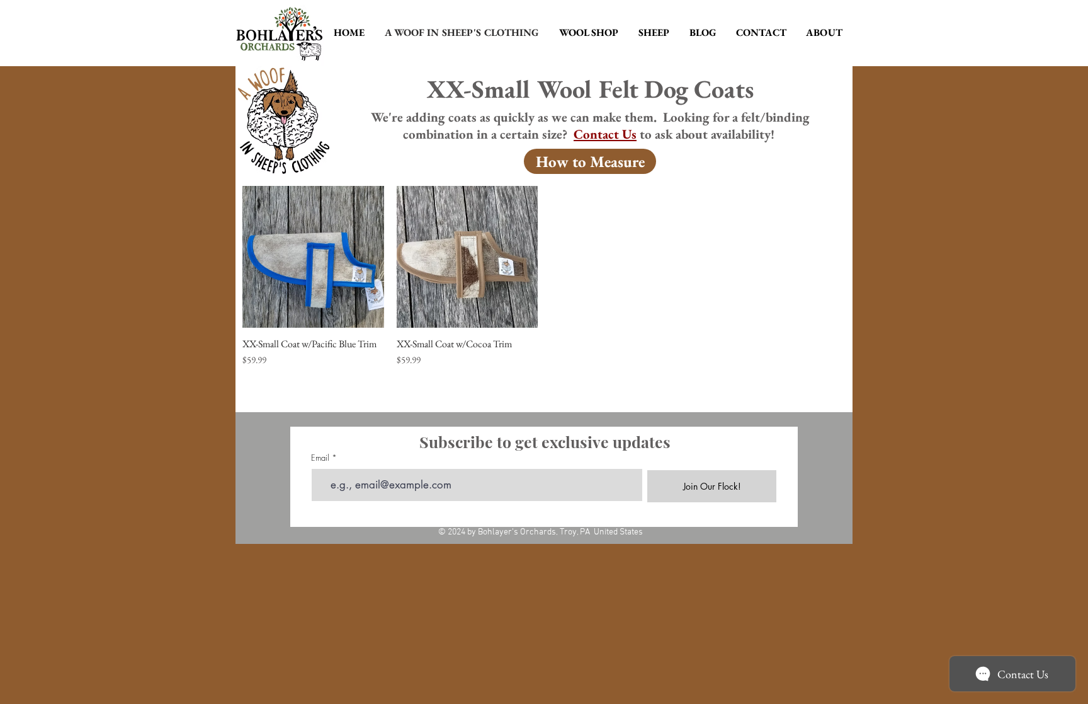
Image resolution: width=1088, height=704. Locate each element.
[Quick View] (313, 257)
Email (320, 458)
